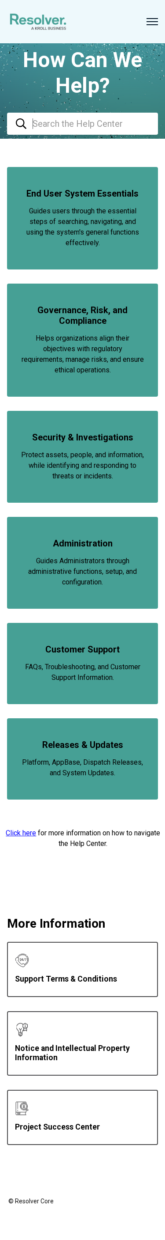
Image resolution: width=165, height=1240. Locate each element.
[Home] (38, 22)
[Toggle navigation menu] (152, 21)
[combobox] (82, 124)
